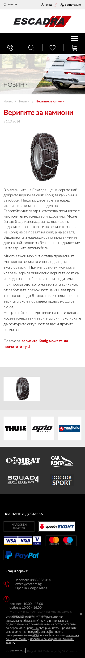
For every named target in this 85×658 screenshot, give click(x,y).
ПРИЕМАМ (16, 651)
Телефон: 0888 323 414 (33, 580)
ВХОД (49, 4)
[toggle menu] (74, 38)
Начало (8, 101)
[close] (81, 615)
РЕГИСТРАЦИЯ (73, 4)
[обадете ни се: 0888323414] (10, 48)
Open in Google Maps (31, 588)
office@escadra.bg (28, 584)
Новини (24, 101)
